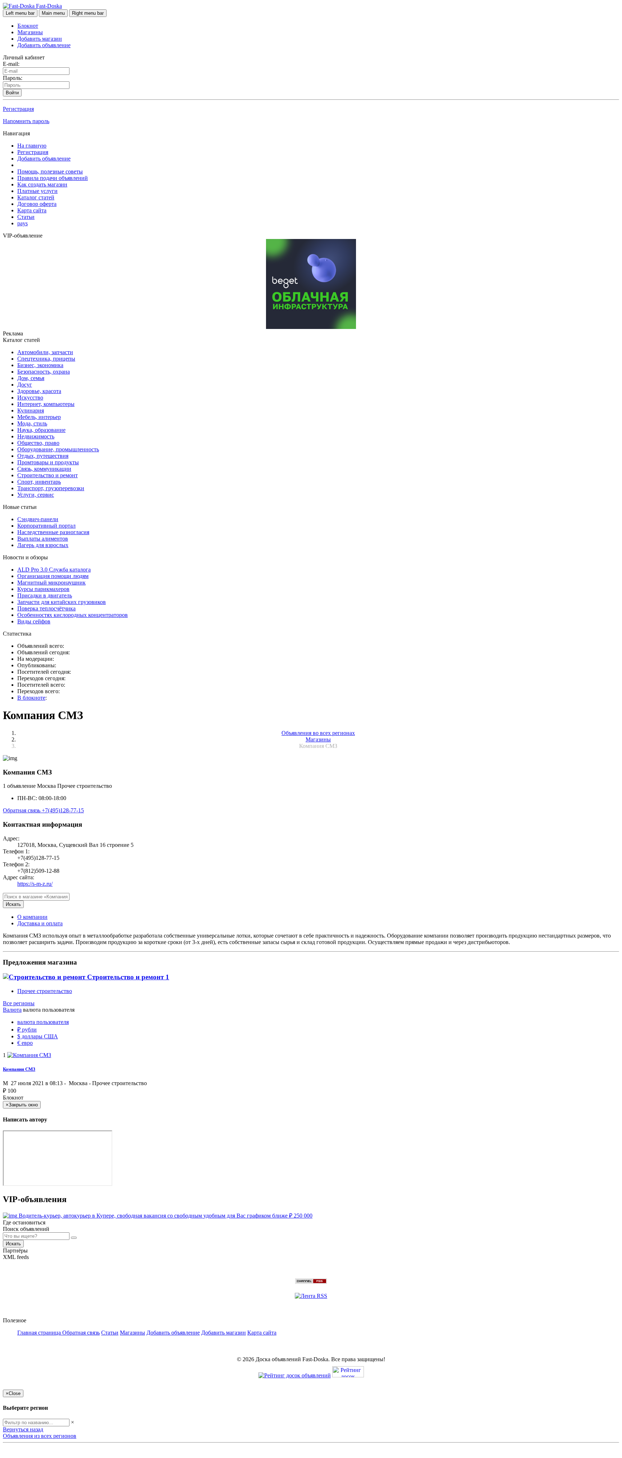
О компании (32, 917)
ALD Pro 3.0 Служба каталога (54, 570)
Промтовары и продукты (48, 462)
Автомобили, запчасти (45, 352)
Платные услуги (37, 191)
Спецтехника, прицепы (46, 359)
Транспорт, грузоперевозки (50, 488)
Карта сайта (31, 210)
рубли (27, 1029)
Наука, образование (41, 430)
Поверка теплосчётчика (46, 608)
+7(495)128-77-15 (63, 810)
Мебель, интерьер (39, 417)
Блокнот (28, 26)
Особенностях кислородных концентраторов (72, 615)
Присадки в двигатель (44, 595)
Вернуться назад (23, 1429)
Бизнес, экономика (40, 365)
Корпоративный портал (46, 526)
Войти (12, 92)
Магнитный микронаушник (51, 582)
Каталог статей (35, 197)
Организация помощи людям (53, 576)
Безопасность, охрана (43, 372)
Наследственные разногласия (53, 532)
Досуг (24, 385)
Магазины (30, 32)
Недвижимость (35, 436)
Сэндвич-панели (37, 519)
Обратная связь (22, 810)
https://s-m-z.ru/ (35, 884)
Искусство (30, 397)
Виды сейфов (33, 621)
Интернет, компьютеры (46, 404)
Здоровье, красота (39, 391)
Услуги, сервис (35, 495)
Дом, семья (30, 378)
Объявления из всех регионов (39, 1436)
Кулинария (30, 410)
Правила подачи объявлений (52, 178)
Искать (13, 904)
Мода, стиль (32, 423)
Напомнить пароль (26, 121)
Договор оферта (37, 204)
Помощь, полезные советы (50, 171)
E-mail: (11, 64)
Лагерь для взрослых (42, 545)
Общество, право (38, 443)
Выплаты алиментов (42, 539)
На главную (31, 146)
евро (25, 1043)
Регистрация (18, 109)
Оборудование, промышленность (58, 449)
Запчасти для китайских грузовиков (61, 602)
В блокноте (31, 698)
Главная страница (39, 1333)
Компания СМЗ (19, 1069)
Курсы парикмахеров (43, 589)
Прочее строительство (44, 991)
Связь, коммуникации (44, 469)
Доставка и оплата (40, 923)
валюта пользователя (43, 1022)
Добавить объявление (44, 45)
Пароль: (12, 78)
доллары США (37, 1036)
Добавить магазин (39, 39)
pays (22, 223)
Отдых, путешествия (42, 456)
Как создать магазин (42, 184)
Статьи (26, 217)
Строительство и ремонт (47, 475)
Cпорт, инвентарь (39, 482)
